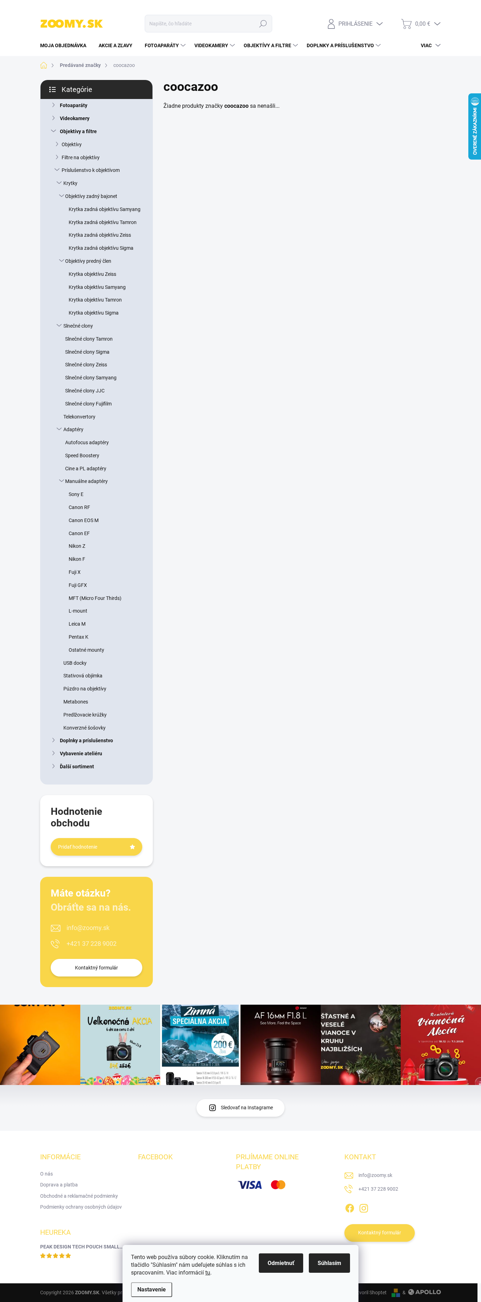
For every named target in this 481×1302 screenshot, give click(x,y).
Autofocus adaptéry (87, 442)
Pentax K (78, 637)
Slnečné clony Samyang (91, 377)
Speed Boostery (82, 455)
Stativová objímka (82, 675)
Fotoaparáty (73, 105)
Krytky (70, 183)
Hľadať (263, 23)
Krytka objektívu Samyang (97, 287)
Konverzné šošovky (84, 728)
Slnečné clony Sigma (87, 352)
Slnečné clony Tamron (89, 339)
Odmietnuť (281, 1263)
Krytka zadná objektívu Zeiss (100, 235)
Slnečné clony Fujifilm (88, 404)
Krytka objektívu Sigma (94, 313)
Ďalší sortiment (77, 766)
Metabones (75, 702)
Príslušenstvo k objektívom (91, 170)
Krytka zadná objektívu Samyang (104, 209)
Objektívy (72, 144)
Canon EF (79, 533)
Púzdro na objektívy (84, 689)
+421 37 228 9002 (92, 943)
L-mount (78, 611)
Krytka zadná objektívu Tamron (103, 222)
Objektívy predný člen (88, 261)
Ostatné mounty (86, 650)
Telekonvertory (79, 417)
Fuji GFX (78, 585)
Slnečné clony (78, 326)
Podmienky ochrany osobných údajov (81, 1207)
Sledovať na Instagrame (247, 1107)
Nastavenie (151, 1289)
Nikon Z (77, 546)
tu (207, 1272)
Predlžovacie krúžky (85, 715)
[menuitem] (66, 45)
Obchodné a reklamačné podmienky (79, 1196)
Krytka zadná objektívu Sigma (101, 248)
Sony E (76, 494)
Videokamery (74, 118)
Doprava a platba (59, 1185)
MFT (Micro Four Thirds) (95, 598)
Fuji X (75, 572)
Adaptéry (73, 429)
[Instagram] (363, 1207)
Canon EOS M (84, 520)
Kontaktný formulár (96, 968)
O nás (46, 1174)
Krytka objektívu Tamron (95, 300)
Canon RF (79, 507)
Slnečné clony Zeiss (86, 364)
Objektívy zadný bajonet (91, 196)
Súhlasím (329, 1263)
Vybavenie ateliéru (81, 753)
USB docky (75, 663)
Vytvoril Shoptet (369, 1292)
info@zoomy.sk (88, 927)
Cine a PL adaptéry (85, 468)
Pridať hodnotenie (77, 847)
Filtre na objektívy (81, 157)
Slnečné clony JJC (85, 390)
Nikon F (77, 559)
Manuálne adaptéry (86, 481)
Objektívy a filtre (78, 131)
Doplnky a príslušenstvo (86, 740)
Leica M (77, 624)
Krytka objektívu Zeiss (92, 274)
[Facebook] (349, 1207)
